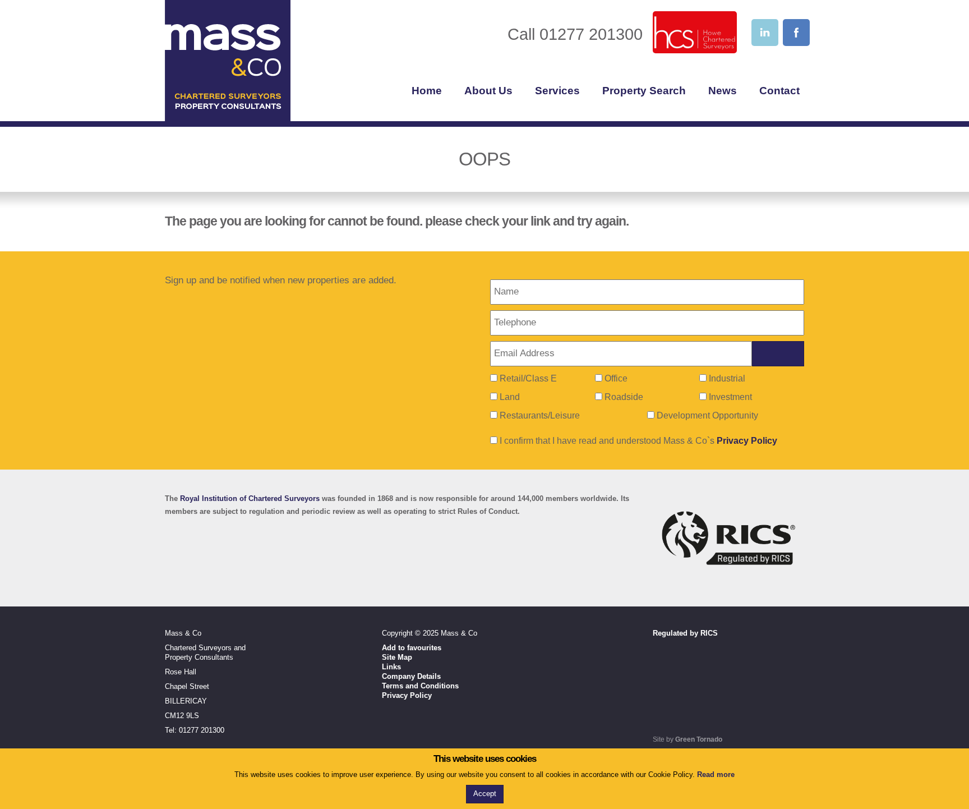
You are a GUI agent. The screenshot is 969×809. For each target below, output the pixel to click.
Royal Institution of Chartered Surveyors (250, 498)
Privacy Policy (747, 440)
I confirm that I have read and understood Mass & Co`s (637, 440)
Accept (484, 793)
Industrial (727, 378)
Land (510, 397)
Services (557, 90)
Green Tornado (698, 739)
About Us (488, 90)
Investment (730, 397)
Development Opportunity (707, 415)
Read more (716, 774)
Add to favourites (411, 647)
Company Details (411, 676)
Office (616, 378)
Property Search (644, 90)
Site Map (397, 657)
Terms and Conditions (420, 686)
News (722, 90)
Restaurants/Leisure (540, 415)
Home (427, 90)
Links (391, 667)
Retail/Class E (528, 378)
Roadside (624, 397)
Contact (779, 90)
